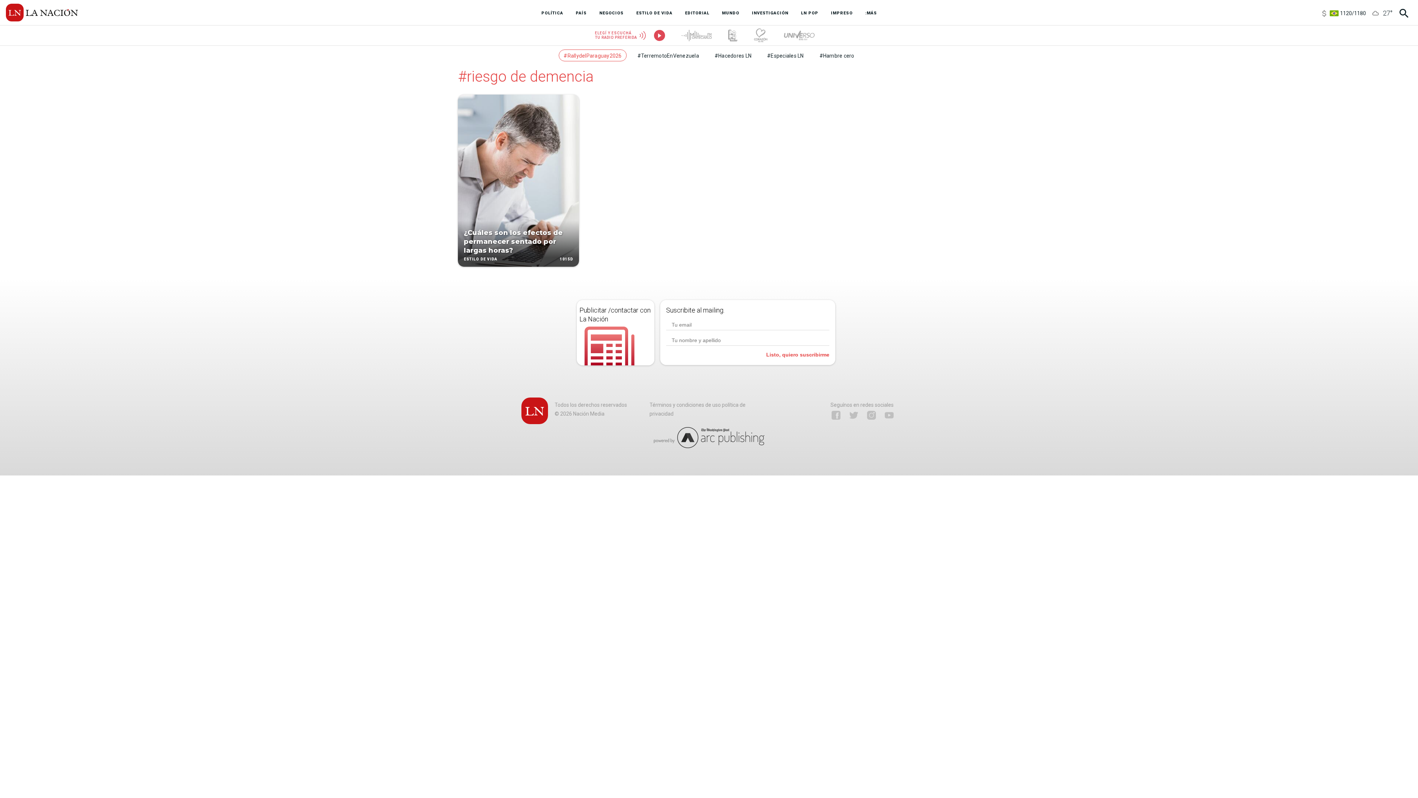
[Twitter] (854, 415)
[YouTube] (889, 415)
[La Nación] (42, 12)
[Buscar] (1404, 13)
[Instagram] (871, 415)
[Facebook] (836, 415)
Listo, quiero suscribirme (797, 355)
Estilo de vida (480, 259)
